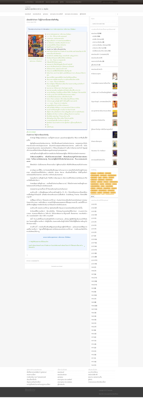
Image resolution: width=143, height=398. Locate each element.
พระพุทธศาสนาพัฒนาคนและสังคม (101, 111)
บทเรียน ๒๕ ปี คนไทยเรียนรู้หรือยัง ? (101, 92)
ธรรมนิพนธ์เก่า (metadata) (99, 54)
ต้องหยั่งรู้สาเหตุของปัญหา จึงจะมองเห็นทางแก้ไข (58, 116)
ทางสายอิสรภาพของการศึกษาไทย (100, 83)
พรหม (99, 193)
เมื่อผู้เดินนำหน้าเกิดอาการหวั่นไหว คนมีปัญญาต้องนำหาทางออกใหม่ (63, 114)
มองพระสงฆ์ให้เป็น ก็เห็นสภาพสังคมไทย (56, 45)
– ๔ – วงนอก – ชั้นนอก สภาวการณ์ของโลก (57, 103)
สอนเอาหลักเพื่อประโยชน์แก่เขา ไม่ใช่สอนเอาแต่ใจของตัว (60, 67)
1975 (92, 347)
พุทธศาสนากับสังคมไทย (98, 120)
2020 (93, 215)
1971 (92, 358)
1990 (92, 299)
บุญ (100, 177)
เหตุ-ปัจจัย (109, 186)
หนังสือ (94, 36)
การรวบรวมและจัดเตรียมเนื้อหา (73, 2)
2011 (92, 236)
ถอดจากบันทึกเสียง (96, 61)
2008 (93, 239)
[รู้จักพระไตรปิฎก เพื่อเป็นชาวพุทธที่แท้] (115, 134)
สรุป (48, 125)
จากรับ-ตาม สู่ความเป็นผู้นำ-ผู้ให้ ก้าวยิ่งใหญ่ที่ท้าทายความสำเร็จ (62, 101)
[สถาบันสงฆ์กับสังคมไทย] (115, 162)
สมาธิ (101, 184)
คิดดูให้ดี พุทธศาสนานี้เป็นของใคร (55, 47)
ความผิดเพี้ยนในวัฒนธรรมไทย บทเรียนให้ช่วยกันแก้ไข (59, 97)
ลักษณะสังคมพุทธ (96, 141)
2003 (93, 253)
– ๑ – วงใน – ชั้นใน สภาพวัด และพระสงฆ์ (57, 36)
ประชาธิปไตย (95, 186)
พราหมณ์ (103, 175)
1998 (92, 271)
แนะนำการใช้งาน (29, 2)
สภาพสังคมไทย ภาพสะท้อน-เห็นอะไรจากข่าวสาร (58, 43)
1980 (92, 333)
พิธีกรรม (108, 184)
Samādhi (94, 190)
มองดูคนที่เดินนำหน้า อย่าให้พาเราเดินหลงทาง (58, 105)
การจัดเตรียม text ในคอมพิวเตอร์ (36, 377)
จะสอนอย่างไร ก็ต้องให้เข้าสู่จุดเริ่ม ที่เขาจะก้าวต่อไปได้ (59, 64)
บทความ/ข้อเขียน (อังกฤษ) (100, 45)
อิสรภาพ (94, 180)
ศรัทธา (93, 182)
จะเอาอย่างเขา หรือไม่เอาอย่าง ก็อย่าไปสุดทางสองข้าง (60, 88)
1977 (92, 340)
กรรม (114, 184)
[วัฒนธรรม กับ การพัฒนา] (115, 153)
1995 (92, 281)
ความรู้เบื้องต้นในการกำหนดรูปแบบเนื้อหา (38, 384)
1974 (92, 351)
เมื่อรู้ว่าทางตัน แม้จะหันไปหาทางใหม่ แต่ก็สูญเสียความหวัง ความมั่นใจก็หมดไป (65, 112)
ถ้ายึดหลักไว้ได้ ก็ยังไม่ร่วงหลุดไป (54, 62)
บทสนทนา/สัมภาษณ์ (98, 48)
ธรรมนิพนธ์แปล (37, 14)
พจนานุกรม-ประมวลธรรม (71, 14)
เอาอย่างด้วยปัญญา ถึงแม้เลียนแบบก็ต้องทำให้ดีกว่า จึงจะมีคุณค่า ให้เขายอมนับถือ (66, 92)
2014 (92, 225)
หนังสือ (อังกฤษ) (97, 39)
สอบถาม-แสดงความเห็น (52, 2)
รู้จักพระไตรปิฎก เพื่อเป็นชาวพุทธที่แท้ (102, 129)
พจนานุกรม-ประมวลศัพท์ (56, 14)
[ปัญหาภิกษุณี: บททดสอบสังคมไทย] (115, 104)
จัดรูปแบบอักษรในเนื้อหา (34, 382)
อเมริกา (94, 193)
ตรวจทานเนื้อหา (31, 374)
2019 (92, 218)
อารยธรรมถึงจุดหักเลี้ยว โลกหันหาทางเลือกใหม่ (58, 120)
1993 (92, 288)
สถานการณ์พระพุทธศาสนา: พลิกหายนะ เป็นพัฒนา (62, 29)
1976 (92, 344)
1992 (92, 292)
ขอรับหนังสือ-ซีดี (40, 2)
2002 (93, 257)
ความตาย (111, 190)
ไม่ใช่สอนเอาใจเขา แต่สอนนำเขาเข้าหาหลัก (57, 69)
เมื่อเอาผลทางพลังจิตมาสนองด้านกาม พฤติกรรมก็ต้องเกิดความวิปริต (63, 79)
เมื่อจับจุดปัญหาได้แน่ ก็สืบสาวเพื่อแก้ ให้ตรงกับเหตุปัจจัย (60, 118)
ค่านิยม (111, 177)
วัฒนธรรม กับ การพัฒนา (98, 150)
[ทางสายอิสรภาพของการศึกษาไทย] (115, 85)
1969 (92, 365)
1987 (92, 309)
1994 (92, 285)
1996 (92, 278)
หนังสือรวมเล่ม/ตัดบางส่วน (100, 51)
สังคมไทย (107, 188)
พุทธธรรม (45, 14)
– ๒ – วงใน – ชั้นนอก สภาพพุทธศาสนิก (56, 60)
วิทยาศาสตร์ (95, 175)
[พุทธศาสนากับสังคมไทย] (115, 122)
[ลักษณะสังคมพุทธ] (115, 144)
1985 (92, 316)
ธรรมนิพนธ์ (28, 14)
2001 (92, 260)
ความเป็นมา (102, 190)
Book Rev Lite (102, 394)
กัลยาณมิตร (113, 182)
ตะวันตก (106, 193)
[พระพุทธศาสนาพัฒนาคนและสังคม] (115, 113)
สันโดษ (100, 182)
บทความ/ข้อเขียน (97, 42)
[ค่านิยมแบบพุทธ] (115, 76)
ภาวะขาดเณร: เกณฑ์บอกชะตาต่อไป (55, 38)
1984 (92, 319)
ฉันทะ (105, 177)
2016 (92, 222)
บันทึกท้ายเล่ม (50, 127)
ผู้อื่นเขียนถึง (83, 14)
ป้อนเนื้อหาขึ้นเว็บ (31, 379)
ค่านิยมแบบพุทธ (96, 73)
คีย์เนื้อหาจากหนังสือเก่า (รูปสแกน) (36, 372)
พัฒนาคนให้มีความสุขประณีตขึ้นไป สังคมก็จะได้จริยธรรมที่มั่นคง (62, 77)
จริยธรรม (101, 180)
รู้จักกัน (62, 2)
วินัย (103, 186)
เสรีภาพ (99, 188)
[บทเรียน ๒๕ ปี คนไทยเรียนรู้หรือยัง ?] (115, 95)
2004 (93, 250)
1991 (92, 295)
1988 (92, 306)
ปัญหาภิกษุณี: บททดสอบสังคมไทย (101, 101)
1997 (92, 274)
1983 (92, 323)
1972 (92, 354)
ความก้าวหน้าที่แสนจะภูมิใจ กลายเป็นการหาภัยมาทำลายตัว (61, 110)
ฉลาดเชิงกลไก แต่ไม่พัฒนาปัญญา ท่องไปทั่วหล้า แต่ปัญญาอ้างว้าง (62, 56)
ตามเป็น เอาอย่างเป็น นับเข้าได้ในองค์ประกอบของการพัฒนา (61, 95)
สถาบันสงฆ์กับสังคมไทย (98, 160)
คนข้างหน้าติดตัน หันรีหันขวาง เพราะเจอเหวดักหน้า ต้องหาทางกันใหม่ (63, 108)
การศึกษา (100, 173)
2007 (93, 243)
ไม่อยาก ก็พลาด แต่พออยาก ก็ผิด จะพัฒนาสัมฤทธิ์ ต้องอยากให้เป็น (63, 99)
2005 (93, 246)
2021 (92, 211)
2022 (93, 208)
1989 (92, 302)
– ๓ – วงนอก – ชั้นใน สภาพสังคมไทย (56, 82)
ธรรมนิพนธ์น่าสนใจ (96, 69)
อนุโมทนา (109, 180)
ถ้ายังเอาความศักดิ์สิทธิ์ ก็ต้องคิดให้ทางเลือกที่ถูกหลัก (59, 71)
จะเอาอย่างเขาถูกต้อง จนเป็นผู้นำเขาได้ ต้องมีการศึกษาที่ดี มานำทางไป (63, 90)
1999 (92, 267)
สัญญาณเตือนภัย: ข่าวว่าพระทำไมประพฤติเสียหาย (59, 41)
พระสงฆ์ (94, 177)
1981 (92, 330)
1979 (92, 337)
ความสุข (108, 173)
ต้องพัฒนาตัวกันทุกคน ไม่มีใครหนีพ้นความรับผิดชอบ (59, 58)
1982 (92, 326)
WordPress (115, 394)
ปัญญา (94, 173)
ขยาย (92, 196)
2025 (93, 204)
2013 (92, 229)
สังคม (93, 188)
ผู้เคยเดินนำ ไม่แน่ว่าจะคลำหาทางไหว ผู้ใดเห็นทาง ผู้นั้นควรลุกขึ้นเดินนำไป (64, 123)
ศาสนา (114, 188)
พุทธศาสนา (95, 184)
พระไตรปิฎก (112, 175)
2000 (93, 264)
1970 (92, 361)
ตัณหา (106, 182)
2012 (92, 232)
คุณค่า (113, 193)
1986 (92, 312)
